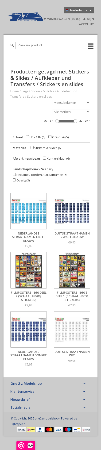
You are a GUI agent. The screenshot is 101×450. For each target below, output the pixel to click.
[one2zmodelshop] (25, 17)
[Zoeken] (12, 45)
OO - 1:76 (60, 137)
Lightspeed (18, 424)
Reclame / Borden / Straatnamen (41, 175)
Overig (23, 180)
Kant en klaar (58, 158)
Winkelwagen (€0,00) (64, 19)
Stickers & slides (48, 148)
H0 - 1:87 (37, 137)
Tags (24, 91)
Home (14, 91)
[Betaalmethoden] (22, 429)
